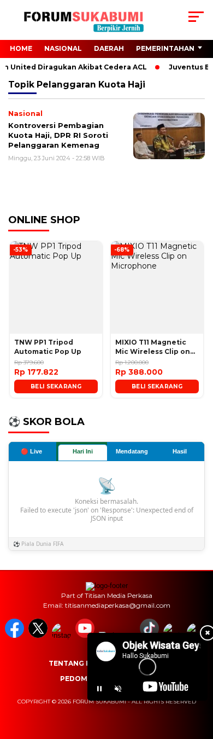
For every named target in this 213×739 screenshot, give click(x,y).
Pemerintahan (165, 48)
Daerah (109, 48)
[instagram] (62, 635)
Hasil (180, 451)
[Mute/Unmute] (118, 688)
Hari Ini (83, 451)
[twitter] (39, 635)
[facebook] (15, 635)
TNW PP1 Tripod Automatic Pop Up (47, 347)
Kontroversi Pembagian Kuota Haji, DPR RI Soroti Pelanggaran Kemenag (58, 135)
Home (21, 48)
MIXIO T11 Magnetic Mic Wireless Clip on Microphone (152, 347)
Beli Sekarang (56, 386)
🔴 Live (31, 451)
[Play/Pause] (99, 688)
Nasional (63, 48)
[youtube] (86, 635)
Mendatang (132, 451)
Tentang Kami (76, 663)
